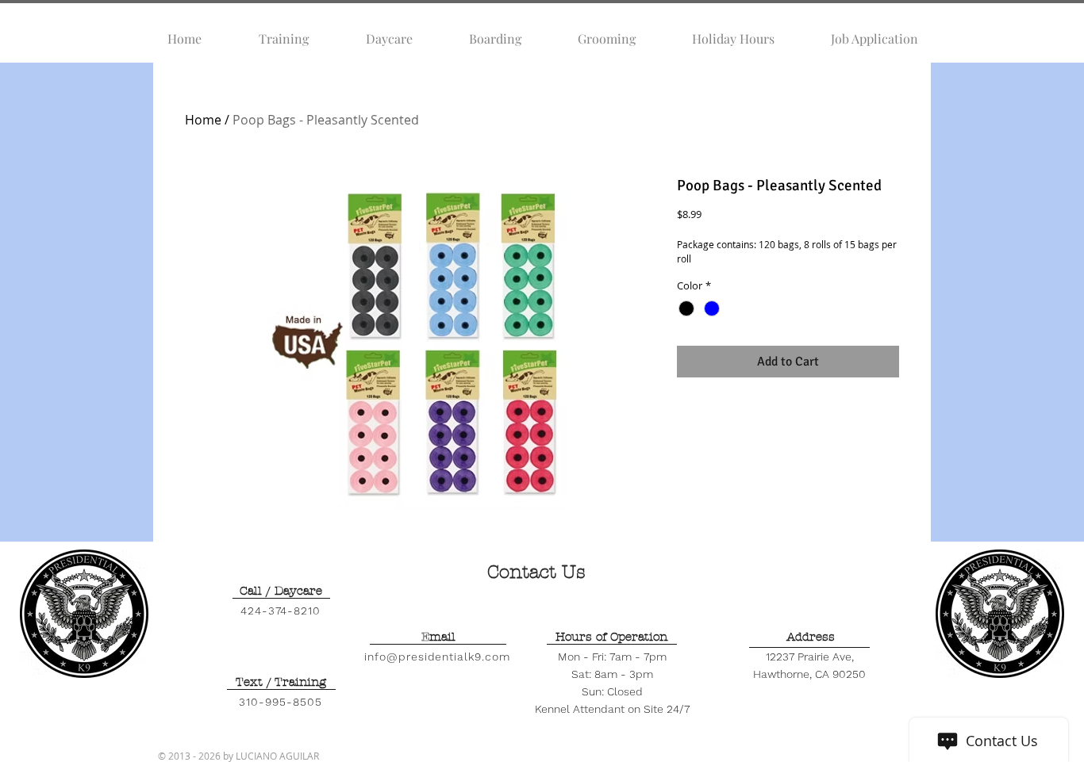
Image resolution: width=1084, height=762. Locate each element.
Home (203, 119)
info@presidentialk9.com (437, 656)
